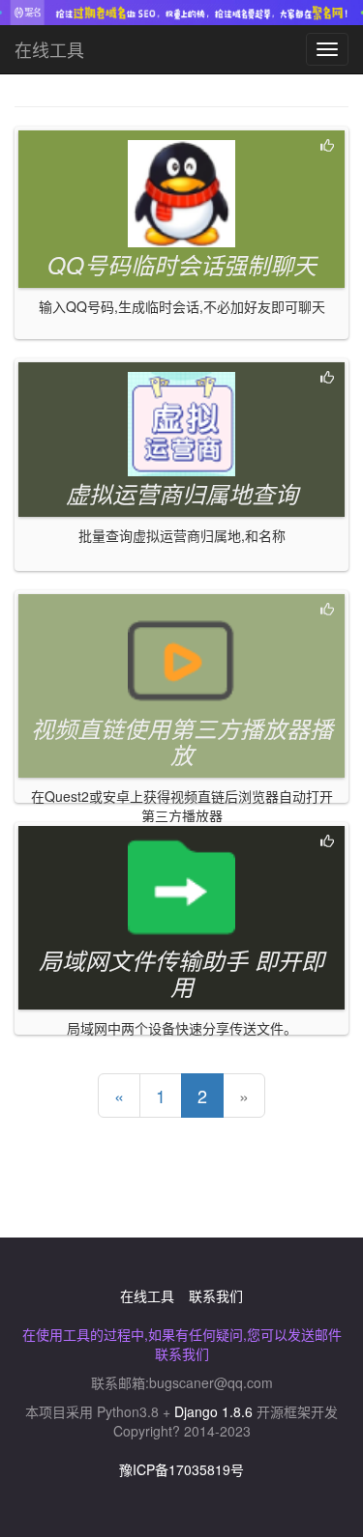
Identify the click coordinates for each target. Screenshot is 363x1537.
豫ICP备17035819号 (181, 1469)
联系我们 (216, 1295)
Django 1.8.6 (213, 1411)
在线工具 (49, 49)
